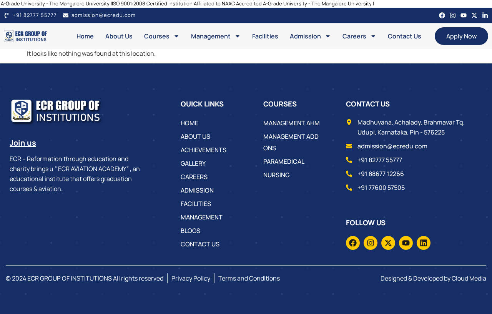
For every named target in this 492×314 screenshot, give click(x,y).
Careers (354, 36)
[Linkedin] (423, 243)
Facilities (265, 36)
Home (85, 36)
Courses (157, 36)
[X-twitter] (474, 15)
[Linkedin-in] (485, 15)
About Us (119, 36)
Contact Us (404, 36)
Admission (305, 36)
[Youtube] (463, 15)
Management (211, 36)
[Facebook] (442, 15)
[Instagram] (453, 15)
